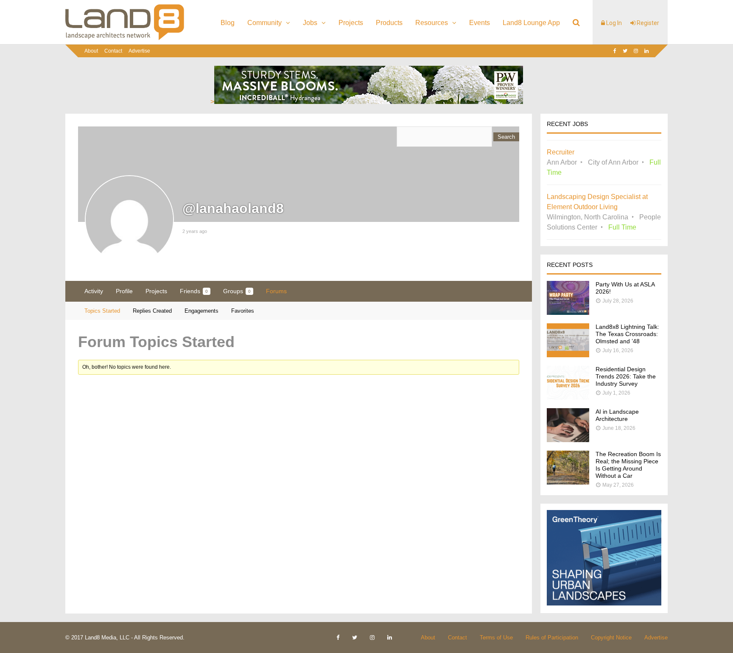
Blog (228, 22)
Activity (93, 291)
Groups (237, 291)
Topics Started (102, 311)
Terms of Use (496, 637)
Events (479, 22)
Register (647, 23)
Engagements (201, 311)
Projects (351, 22)
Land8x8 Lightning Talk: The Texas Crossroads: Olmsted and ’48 (627, 334)
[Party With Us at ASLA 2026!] (568, 312)
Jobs (310, 22)
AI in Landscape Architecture (617, 415)
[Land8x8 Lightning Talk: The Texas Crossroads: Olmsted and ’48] (568, 355)
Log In (613, 23)
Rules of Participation (552, 637)
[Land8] (124, 39)
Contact (113, 51)
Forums (276, 291)
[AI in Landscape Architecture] (568, 439)
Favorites (242, 311)
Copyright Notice (611, 637)
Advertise (139, 51)
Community (264, 22)
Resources (431, 22)
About (91, 51)
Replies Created (152, 311)
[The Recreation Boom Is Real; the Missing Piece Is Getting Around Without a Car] (568, 482)
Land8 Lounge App (531, 22)
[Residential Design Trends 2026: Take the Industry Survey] (568, 397)
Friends (194, 291)
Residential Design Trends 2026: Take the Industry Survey (626, 376)
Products (389, 22)
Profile (124, 291)
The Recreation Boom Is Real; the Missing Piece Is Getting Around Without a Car (628, 465)
